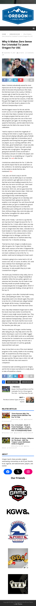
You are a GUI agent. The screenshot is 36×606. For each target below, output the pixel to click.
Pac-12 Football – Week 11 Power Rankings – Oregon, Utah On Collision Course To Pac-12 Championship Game (22, 427)
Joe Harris (21, 53)
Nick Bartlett (29, 419)
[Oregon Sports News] (18, 25)
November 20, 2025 (18, 446)
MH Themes (19, 604)
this (10, 171)
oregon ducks (27, 382)
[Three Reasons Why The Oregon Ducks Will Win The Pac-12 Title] (6, 415)
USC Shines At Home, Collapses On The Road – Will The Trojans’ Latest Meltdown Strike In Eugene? (23, 441)
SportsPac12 (19, 432)
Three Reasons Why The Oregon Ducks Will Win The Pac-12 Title (21, 415)
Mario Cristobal (12, 382)
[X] (18, 471)
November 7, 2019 (8, 432)
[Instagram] (28, 471)
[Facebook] (8, 471)
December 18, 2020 (18, 419)
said (12, 158)
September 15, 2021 (10, 53)
